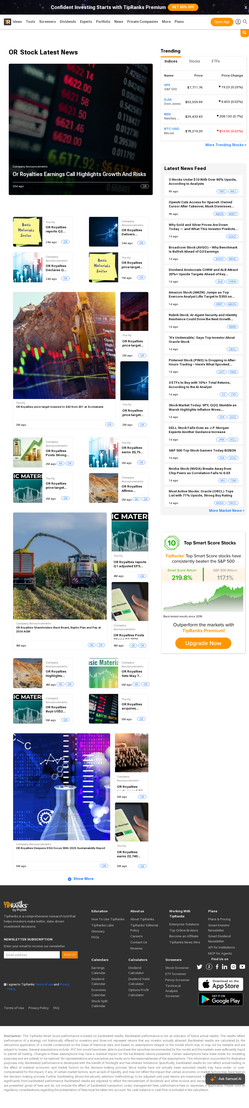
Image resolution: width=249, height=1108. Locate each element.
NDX (167, 114)
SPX (167, 85)
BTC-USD (171, 129)
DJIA (168, 99)
